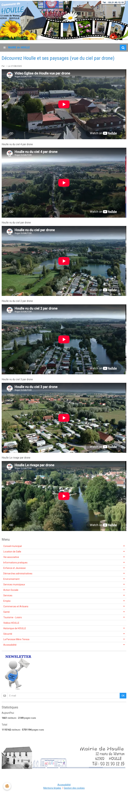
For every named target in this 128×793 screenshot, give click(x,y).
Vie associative (11, 557)
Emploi (6, 601)
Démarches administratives (17, 573)
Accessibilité (9, 644)
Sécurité (7, 634)
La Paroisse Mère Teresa (16, 639)
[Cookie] (7, 786)
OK (123, 695)
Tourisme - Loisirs (12, 617)
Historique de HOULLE (14, 628)
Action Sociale (10, 590)
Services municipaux (14, 584)
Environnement (11, 579)
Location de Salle (12, 551)
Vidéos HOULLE (11, 623)
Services (7, 595)
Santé (6, 612)
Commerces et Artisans (15, 606)
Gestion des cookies (74, 788)
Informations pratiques (15, 562)
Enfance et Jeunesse (14, 568)
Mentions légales (52, 788)
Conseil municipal (12, 546)
